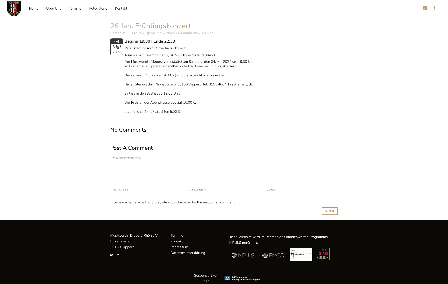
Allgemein (150, 33)
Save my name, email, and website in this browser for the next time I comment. (174, 202)
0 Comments (188, 33)
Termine (177, 235)
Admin (169, 33)
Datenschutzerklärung (188, 252)
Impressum (179, 247)
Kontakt (177, 241)
